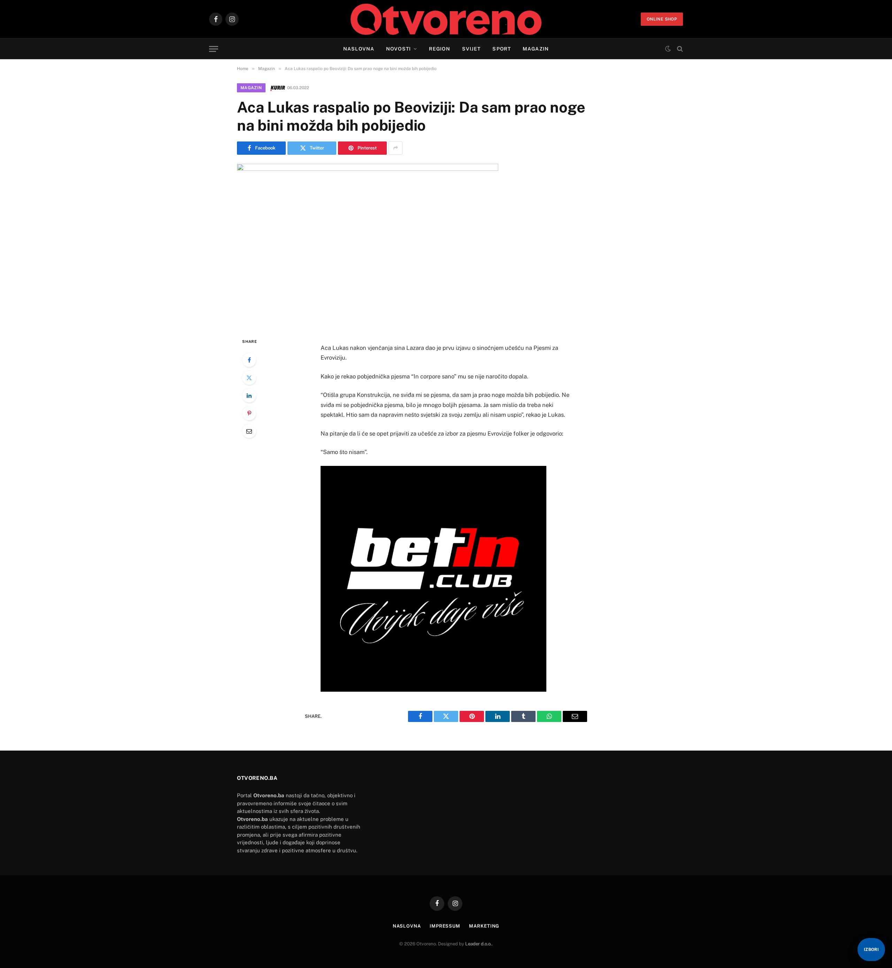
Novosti (398, 49)
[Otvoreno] (446, 19)
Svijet (471, 49)
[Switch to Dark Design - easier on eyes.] (667, 49)
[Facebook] (249, 360)
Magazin (536, 49)
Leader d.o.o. (478, 943)
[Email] (249, 431)
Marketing (484, 926)
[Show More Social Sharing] (395, 148)
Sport (501, 49)
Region (439, 49)
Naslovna (358, 49)
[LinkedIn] (249, 395)
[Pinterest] (249, 413)
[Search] (679, 49)
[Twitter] (249, 378)
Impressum (445, 926)
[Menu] (213, 49)
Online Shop (662, 19)
